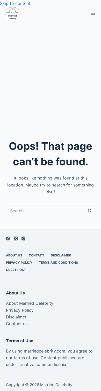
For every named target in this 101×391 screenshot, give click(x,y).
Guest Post (16, 270)
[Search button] (90, 211)
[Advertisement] (50, 72)
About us (14, 255)
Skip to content (15, 3)
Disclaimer (16, 316)
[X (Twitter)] (16, 238)
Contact (36, 255)
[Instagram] (23, 238)
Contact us (16, 323)
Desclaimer (61, 255)
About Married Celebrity (29, 303)
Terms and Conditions (58, 262)
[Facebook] (8, 238)
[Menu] (93, 13)
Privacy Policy (19, 262)
